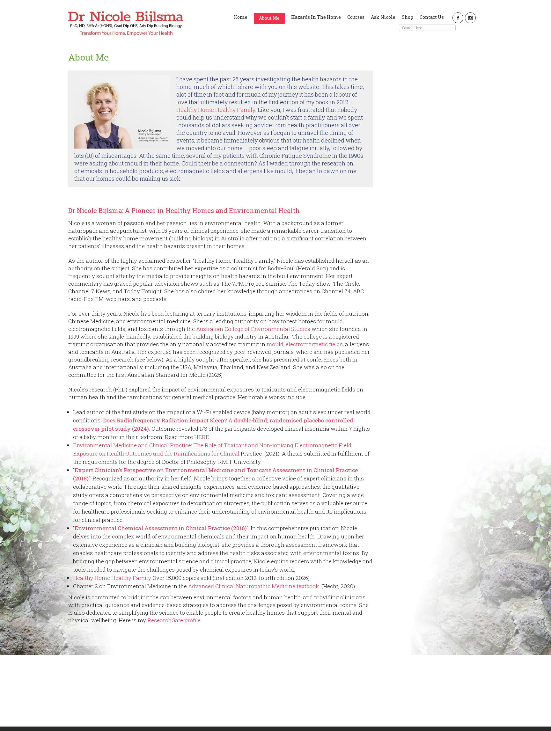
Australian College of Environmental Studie (251, 329)
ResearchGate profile (174, 620)
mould (275, 344)
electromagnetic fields (314, 344)
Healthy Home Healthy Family (215, 109)
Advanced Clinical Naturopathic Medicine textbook (254, 586)
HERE (201, 437)
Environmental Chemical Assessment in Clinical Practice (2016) (161, 528)
